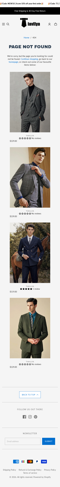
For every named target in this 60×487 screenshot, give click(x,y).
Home (26, 37)
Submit (48, 441)
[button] (30, 394)
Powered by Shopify (42, 477)
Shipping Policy (9, 470)
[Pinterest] (35, 416)
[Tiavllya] (30, 22)
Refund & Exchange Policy (30, 470)
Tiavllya (30, 136)
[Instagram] (30, 416)
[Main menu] (3, 24)
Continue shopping (29, 59)
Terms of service (30, 473)
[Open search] (8, 24)
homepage (13, 62)
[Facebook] (24, 416)
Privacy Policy (50, 470)
